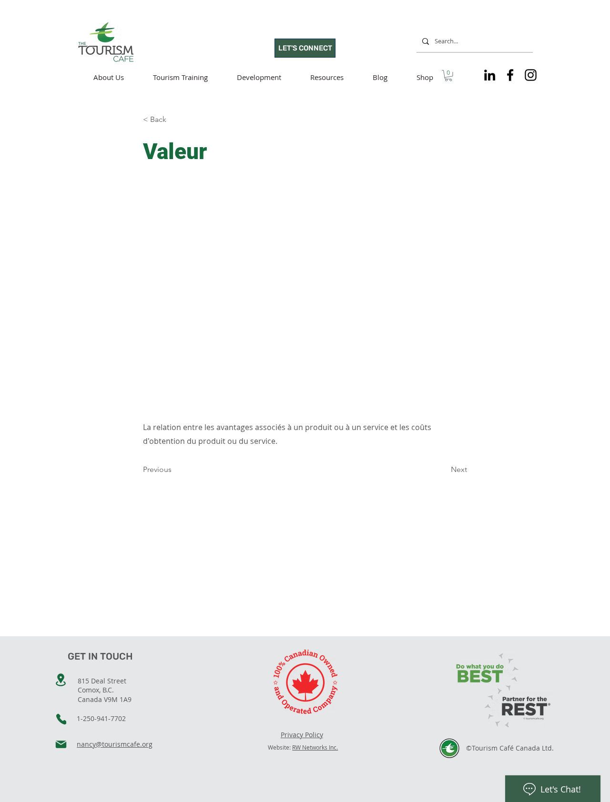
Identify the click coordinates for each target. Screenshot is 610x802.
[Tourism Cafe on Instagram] (531, 75)
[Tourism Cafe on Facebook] (510, 75)
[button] (448, 75)
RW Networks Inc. (315, 747)
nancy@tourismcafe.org (114, 744)
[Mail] (61, 744)
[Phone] (61, 719)
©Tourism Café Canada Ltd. (510, 747)
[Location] (60, 679)
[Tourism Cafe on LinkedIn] (490, 75)
